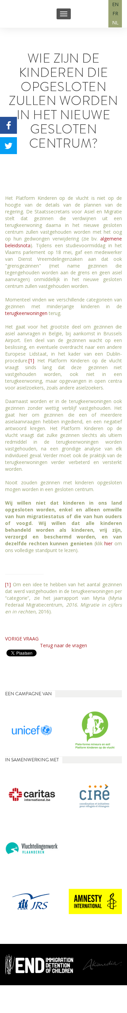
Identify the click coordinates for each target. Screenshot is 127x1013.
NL (115, 22)
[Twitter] (8, 145)
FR (115, 13)
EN (115, 4)
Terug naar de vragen (63, 645)
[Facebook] (8, 125)
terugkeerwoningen (26, 313)
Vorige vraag (22, 638)
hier (108, 543)
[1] (31, 360)
